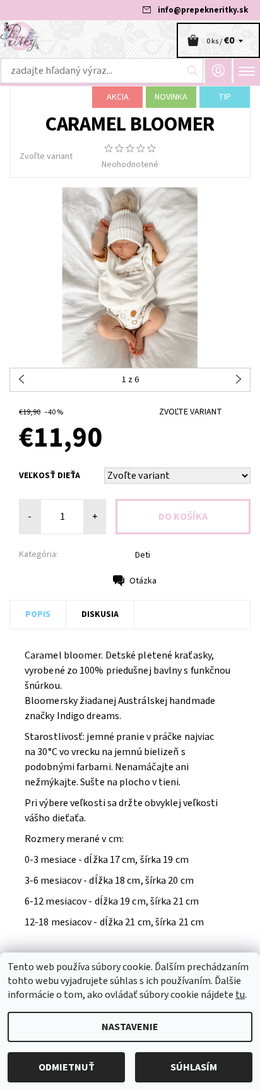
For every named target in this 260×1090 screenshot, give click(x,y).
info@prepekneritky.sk (203, 10)
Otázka (143, 581)
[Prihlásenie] (218, 71)
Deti (142, 555)
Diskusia (100, 614)
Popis (37, 614)
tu (240, 995)
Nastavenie (130, 1027)
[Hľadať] (192, 70)
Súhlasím (193, 1067)
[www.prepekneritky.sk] (130, 36)
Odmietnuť (66, 1067)
